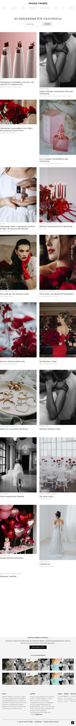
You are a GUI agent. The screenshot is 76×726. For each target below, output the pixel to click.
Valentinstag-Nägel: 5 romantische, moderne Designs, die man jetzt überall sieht (17, 227)
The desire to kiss (46, 496)
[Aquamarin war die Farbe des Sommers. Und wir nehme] (56, 665)
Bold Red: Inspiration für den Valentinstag (55, 226)
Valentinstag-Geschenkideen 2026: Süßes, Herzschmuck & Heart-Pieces (16, 129)
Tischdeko (53, 224)
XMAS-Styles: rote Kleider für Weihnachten (56, 294)
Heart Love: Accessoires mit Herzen (14, 429)
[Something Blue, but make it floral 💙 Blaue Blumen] (8, 665)
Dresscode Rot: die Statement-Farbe (14, 294)
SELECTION (13, 8)
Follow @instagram (38, 655)
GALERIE (4, 8)
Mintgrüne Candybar (8, 576)
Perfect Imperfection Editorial (12, 496)
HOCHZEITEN (33, 8)
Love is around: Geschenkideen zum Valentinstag (53, 160)
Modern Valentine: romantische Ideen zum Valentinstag (56, 92)
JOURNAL (71, 8)
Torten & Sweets (16, 573)
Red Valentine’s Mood (47, 361)
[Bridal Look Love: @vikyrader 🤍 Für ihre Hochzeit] (44, 665)
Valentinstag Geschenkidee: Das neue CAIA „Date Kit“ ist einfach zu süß (17, 83)
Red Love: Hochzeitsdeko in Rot (12, 361)
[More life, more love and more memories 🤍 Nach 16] (68, 665)
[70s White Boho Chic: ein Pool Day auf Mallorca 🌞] (20, 665)
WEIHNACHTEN (55, 291)
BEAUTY (55, 8)
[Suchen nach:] (33, 24)
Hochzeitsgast (44, 291)
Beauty (2, 79)
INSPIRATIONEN (45, 8)
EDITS (63, 8)
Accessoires (4, 426)
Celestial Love (44, 564)
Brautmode (4, 291)
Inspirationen (44, 88)
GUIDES (23, 8)
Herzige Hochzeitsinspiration (11, 558)
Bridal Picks (13, 291)
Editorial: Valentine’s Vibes (50, 429)
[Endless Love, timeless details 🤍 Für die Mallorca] (32, 665)
